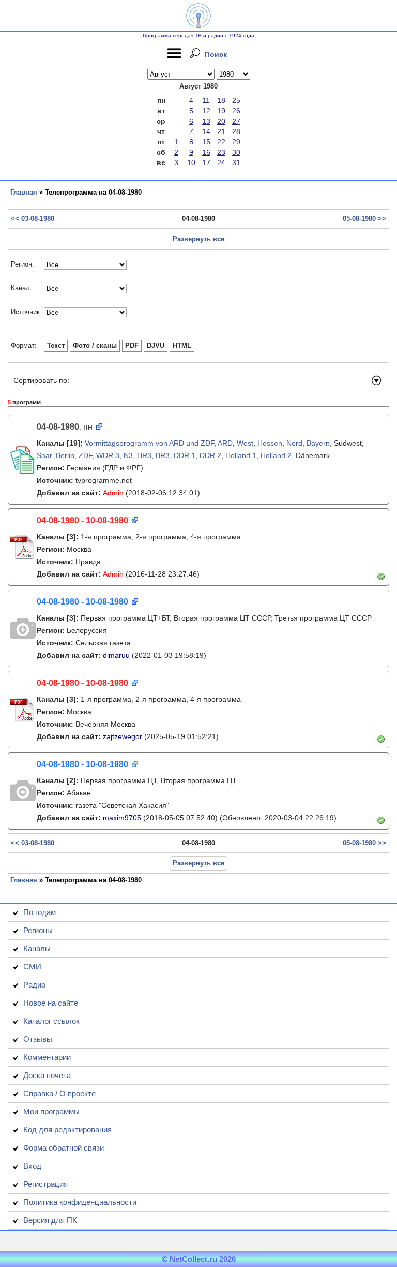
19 (221, 111)
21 (221, 131)
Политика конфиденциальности (79, 1202)
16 (206, 152)
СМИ (32, 966)
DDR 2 (210, 455)
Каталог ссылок (51, 1020)
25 (236, 100)
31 (236, 162)
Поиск (216, 54)
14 (206, 131)
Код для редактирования (67, 1129)
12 (206, 111)
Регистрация (45, 1184)
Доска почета (47, 1075)
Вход (32, 1165)
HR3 (144, 455)
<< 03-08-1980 (32, 219)
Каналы (37, 948)
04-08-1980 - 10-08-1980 (82, 520)
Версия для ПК (50, 1220)
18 (221, 100)
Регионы (38, 930)
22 (221, 142)
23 (221, 152)
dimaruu (116, 655)
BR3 (163, 455)
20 (221, 121)
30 (236, 152)
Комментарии (47, 1057)
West (245, 443)
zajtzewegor (122, 736)
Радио (34, 984)
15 (206, 142)
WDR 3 (107, 455)
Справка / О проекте (59, 1093)
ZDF (85, 455)
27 (236, 121)
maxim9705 (122, 818)
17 (206, 162)
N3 (128, 455)
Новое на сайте (50, 1002)
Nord (294, 443)
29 (236, 142)
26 (236, 111)
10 (191, 162)
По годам (39, 912)
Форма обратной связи (63, 1147)
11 (206, 100)
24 (221, 162)
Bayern (318, 443)
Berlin (65, 455)
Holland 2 (276, 455)
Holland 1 (240, 455)
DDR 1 (184, 455)
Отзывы (37, 1039)
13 (206, 121)
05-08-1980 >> (364, 219)
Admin (113, 493)
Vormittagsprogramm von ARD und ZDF (149, 443)
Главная (23, 192)
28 (236, 131)
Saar (44, 455)
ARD (225, 443)
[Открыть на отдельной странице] (98, 427)
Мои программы (51, 1111)
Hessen (269, 443)
